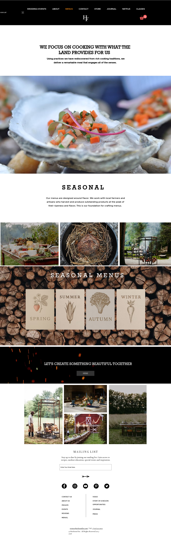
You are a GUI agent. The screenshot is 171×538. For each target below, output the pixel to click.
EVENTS (65, 509)
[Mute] (138, 492)
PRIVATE (65, 505)
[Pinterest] (96, 486)
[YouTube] (85, 486)
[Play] (108, 493)
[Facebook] (64, 486)
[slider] (141, 492)
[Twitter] (106, 486)
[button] (143, 17)
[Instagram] (74, 486)
